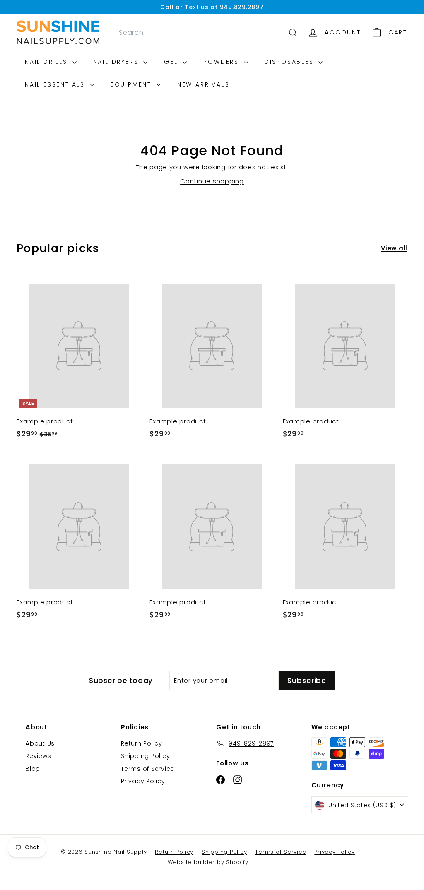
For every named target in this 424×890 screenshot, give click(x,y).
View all (394, 248)
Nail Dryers (117, 62)
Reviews (38, 756)
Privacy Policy (143, 781)
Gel (172, 62)
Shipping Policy (145, 756)
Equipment (132, 84)
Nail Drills (47, 62)
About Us (40, 743)
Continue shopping (212, 181)
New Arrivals (203, 84)
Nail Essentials (56, 84)
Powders (222, 62)
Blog (33, 769)
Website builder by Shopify (208, 862)
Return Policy (141, 743)
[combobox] (207, 33)
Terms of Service (147, 769)
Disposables (291, 62)
